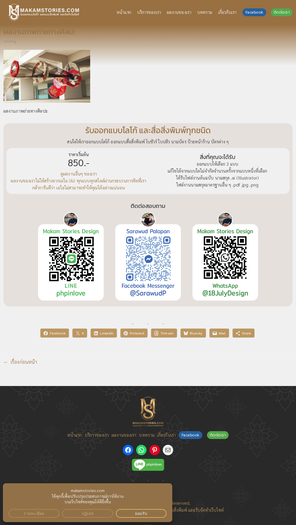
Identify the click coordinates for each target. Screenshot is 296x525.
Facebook (254, 12)
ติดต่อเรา (282, 12)
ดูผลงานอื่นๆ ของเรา (78, 174)
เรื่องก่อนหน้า (23, 361)
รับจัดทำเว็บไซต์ (209, 510)
